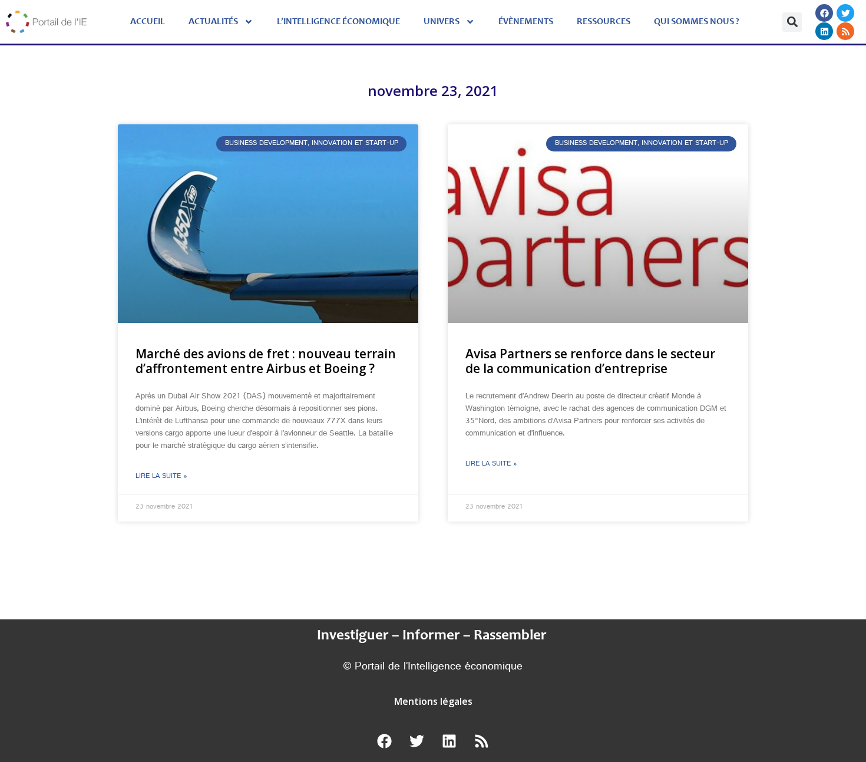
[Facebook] (824, 13)
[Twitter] (845, 13)
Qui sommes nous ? (696, 22)
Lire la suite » (161, 476)
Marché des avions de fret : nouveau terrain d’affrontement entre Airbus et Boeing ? (265, 361)
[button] (792, 22)
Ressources (603, 22)
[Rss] (845, 31)
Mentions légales (433, 701)
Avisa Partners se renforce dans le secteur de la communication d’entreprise (590, 361)
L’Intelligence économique (338, 22)
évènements (525, 22)
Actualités (213, 22)
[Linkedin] (824, 31)
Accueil (147, 22)
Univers (442, 22)
